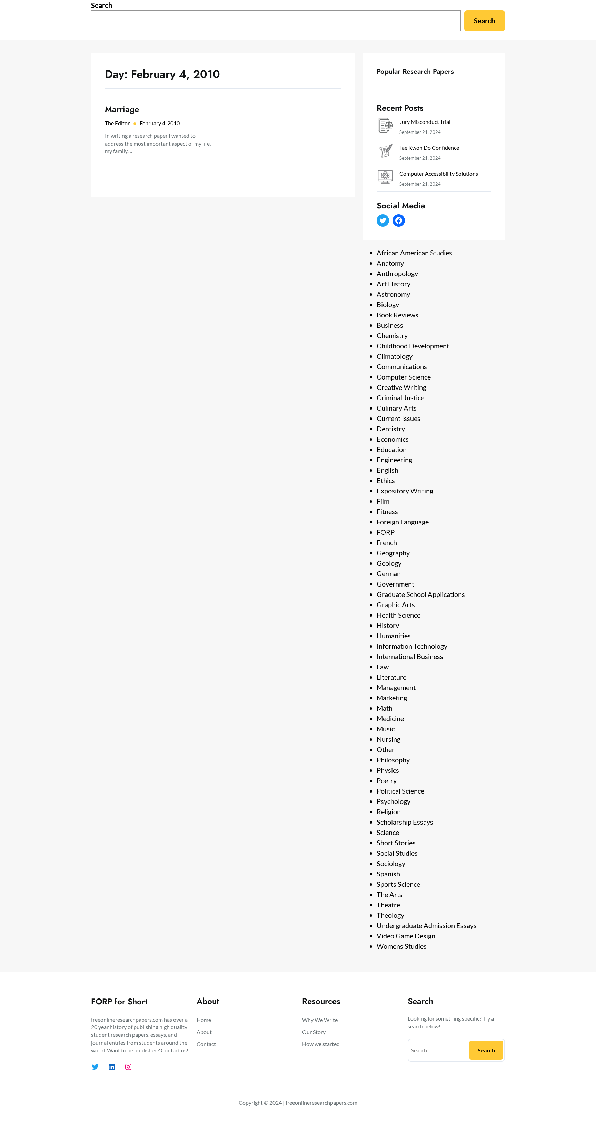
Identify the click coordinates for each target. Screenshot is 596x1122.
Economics (393, 439)
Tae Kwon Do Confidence (429, 147)
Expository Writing (405, 490)
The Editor (117, 123)
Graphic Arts (396, 604)
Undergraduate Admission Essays (427, 925)
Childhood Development (413, 346)
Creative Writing (401, 387)
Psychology (393, 801)
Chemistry (392, 335)
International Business (410, 656)
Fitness (387, 511)
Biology (388, 304)
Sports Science (398, 884)
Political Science (400, 791)
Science (388, 832)
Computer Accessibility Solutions (438, 173)
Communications (402, 366)
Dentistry (391, 428)
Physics (388, 770)
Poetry (387, 780)
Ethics (386, 480)
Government (395, 584)
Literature (391, 677)
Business (390, 325)
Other (386, 749)
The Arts (390, 894)
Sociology (391, 863)
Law (383, 666)
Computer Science (404, 377)
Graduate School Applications (421, 594)
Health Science (398, 615)
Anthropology (397, 273)
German (389, 573)
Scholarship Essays (405, 822)
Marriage (122, 109)
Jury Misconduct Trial (424, 121)
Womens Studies (402, 946)
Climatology (395, 356)
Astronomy (393, 294)
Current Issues (398, 418)
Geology (389, 563)
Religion (389, 811)
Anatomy (390, 263)
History (388, 625)
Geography (393, 553)
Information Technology (412, 646)
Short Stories (396, 842)
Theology (390, 915)
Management (396, 687)
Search (101, 5)
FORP (386, 532)
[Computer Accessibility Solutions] (385, 178)
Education (392, 449)
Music (386, 729)
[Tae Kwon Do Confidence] (385, 152)
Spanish (388, 873)
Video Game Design (406, 936)
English (387, 470)
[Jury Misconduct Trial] (385, 127)
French (387, 542)
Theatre (388, 904)
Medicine (390, 718)
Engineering (394, 459)
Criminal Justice (400, 397)
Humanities (394, 635)
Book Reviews (397, 315)
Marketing (392, 697)
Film (383, 501)
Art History (393, 283)
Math (385, 708)
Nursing (388, 739)
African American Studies (414, 252)
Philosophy (393, 760)
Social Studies (397, 853)
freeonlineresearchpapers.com (321, 1102)
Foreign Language (403, 522)
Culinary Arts (397, 408)
